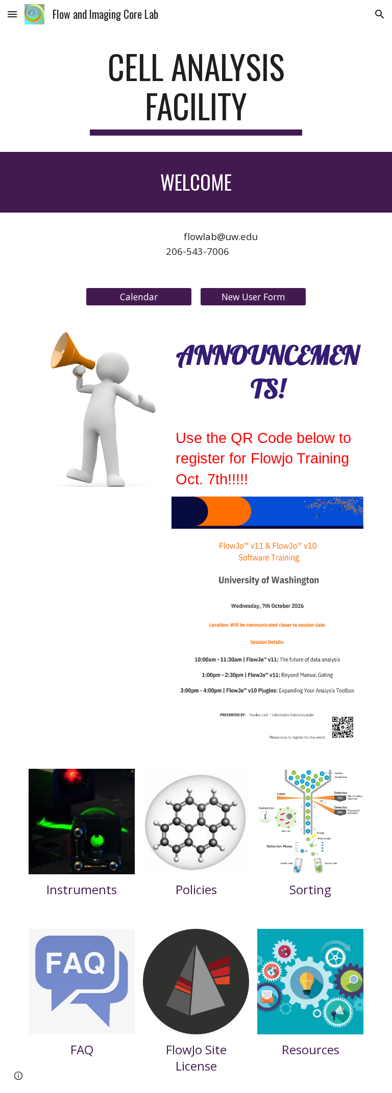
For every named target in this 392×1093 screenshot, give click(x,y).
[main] (196, 91)
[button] (12, 14)
